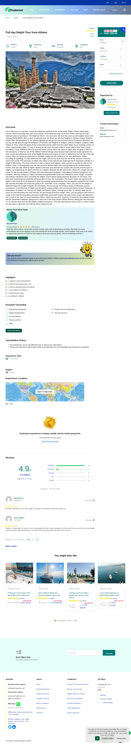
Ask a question (111, 113)
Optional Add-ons (115, 74)
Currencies (101, 687)
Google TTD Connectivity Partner (78, 684)
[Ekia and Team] (91, 583)
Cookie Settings (108, 702)
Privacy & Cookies (106, 699)
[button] (124, 10)
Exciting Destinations (43, 689)
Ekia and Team (12, 223)
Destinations (44, 10)
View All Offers (12, 238)
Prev (28, 539)
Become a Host (99, 10)
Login (115, 2)
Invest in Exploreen (73, 713)
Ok (97, 738)
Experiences (60, 10)
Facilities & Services (42, 698)
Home (31, 10)
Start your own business (75, 698)
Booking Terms (41, 708)
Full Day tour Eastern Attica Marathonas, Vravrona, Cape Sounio (79, 595)
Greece (16, 18)
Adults (102, 48)
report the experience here (50, 441)
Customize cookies (107, 738)
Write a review (11, 546)
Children (103, 56)
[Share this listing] (84, 57)
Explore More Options (13, 330)
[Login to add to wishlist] (90, 57)
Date (101, 40)
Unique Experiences (42, 694)
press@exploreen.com (70, 258)
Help (86, 10)
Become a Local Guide (74, 689)
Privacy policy (121, 738)
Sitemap (103, 695)
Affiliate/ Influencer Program (76, 694)
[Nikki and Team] (29, 583)
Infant (102, 64)
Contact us (39, 713)
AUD (107, 2)
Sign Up (123, 2)
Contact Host (23, 238)
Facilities (74, 10)
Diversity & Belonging (74, 703)
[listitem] (19, 585)
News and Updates (42, 703)
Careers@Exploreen (73, 708)
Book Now (111, 83)
